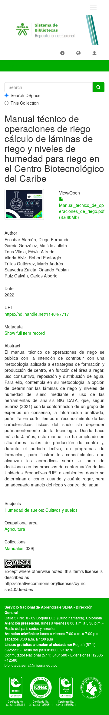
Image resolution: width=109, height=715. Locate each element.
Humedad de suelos (24, 510)
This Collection (25, 103)
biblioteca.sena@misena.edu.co (31, 665)
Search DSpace (26, 95)
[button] (62, 53)
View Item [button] (19, 66)
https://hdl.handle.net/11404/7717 (37, 314)
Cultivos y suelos (61, 510)
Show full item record (25, 333)
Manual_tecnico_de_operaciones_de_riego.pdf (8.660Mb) (81, 211)
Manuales (14, 548)
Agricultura (15, 529)
